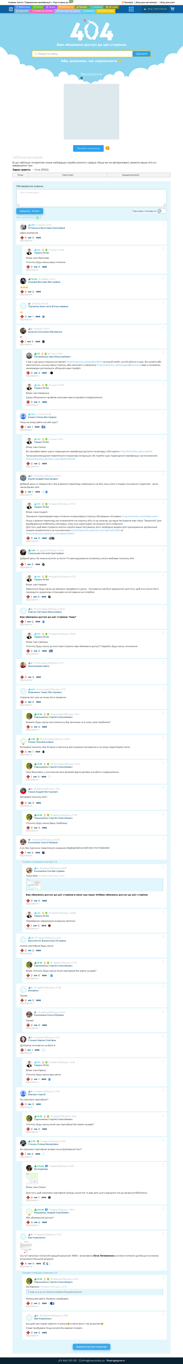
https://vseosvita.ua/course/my (136, 451)
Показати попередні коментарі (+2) (39, 1273)
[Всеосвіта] (10, 9)
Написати (30, 211)
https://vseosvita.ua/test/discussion (140, 516)
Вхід (150, 9)
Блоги (20, 2)
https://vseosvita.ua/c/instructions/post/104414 (50, 533)
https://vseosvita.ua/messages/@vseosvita (118, 365)
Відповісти (26, 240)
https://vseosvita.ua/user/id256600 (84, 362)
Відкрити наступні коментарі (91, 1347)
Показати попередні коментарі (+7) (39, 862)
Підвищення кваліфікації (38, 2)
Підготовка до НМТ (63, 2)
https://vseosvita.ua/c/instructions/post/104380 (95, 530)
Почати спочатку (88, 148)
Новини (12, 2)
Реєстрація (160, 9)
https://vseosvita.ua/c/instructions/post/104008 (50, 459)
